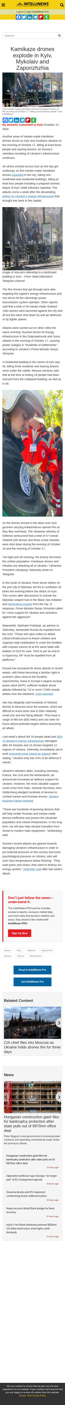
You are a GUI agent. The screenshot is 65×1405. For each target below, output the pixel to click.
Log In (19, 11)
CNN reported (44, 694)
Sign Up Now (19, 933)
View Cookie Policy (36, 1395)
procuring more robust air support (30, 753)
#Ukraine (7, 956)
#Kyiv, (19, 950)
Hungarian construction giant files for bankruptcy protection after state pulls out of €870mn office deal (31, 1124)
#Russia (21, 956)
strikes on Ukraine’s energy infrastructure (28, 196)
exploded (17, 175)
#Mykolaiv (31, 950)
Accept (22, 1395)
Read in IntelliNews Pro (32, 969)
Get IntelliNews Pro (32, 981)
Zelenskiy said (32, 869)
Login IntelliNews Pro (37, 11)
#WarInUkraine (35, 956)
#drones (7, 950)
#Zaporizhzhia (46, 950)
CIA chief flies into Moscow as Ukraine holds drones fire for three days (32, 1047)
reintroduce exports (20, 604)
